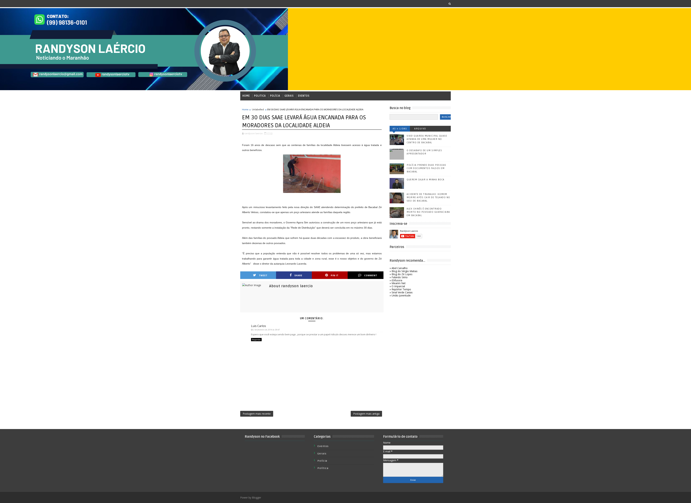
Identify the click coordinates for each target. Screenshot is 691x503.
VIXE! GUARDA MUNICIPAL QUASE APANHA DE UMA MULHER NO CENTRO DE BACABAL (427, 139)
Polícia (275, 95)
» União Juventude (400, 295)
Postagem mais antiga (366, 413)
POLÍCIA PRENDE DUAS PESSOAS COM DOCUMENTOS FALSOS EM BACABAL (426, 168)
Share (298, 275)
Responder (256, 339)
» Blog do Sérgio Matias (403, 271)
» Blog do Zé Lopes (401, 274)
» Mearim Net (398, 283)
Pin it (334, 275)
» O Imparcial (397, 286)
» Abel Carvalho (399, 268)
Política (322, 468)
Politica (260, 95)
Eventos (304, 95)
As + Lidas (400, 128)
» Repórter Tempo (400, 289)
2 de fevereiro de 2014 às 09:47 (266, 329)
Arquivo (420, 128)
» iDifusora (396, 280)
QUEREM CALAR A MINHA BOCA (425, 179)
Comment (370, 275)
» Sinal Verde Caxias (401, 292)
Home (246, 95)
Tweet (263, 275)
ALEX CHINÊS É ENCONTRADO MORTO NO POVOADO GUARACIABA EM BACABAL (428, 212)
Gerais (289, 95)
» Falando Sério (399, 277)
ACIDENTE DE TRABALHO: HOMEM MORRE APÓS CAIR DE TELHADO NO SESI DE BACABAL (428, 197)
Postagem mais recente (257, 413)
